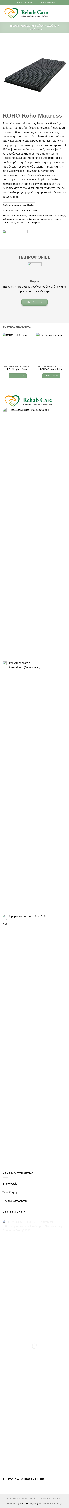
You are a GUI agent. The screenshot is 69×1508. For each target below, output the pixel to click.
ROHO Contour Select (51, 369)
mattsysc (16, 215)
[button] (59, 13)
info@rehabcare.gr (20, 663)
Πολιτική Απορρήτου (15, 1201)
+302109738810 (19, 409)
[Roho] (15, 234)
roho (24, 215)
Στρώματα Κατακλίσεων (25, 210)
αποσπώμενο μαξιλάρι (54, 215)
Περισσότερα (17, 376)
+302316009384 (39, 409)
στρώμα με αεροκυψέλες (28, 222)
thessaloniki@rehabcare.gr (25, 667)
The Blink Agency (29, 1503)
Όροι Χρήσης (10, 1192)
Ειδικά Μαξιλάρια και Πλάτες (27, 25)
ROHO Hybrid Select (18, 369)
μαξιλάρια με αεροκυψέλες (40, 219)
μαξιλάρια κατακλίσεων (14, 219)
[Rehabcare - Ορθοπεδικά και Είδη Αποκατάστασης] (26, 14)
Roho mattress (35, 215)
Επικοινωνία (10, 1183)
